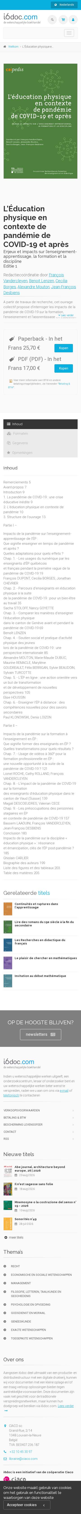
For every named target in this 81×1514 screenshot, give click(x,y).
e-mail (64, 1090)
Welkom (13, 46)
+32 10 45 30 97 (20, 1452)
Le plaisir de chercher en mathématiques (46, 958)
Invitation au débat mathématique (40, 976)
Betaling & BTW (15, 1117)
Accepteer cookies (22, 1505)
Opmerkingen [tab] (21, 453)
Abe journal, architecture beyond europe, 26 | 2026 (40, 1168)
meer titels (15, 1237)
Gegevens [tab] (19, 443)
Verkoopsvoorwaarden (22, 1110)
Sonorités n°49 (25, 1219)
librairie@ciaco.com (23, 1459)
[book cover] (41, 121)
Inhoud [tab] (16, 424)
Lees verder (67, 315)
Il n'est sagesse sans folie (34, 1184)
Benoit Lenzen (41, 280)
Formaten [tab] (20, 434)
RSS (6, 1138)
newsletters (36, 1034)
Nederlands (66, 4)
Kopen (63, 348)
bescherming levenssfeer (23, 1124)
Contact (10, 1131)
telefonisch (11, 1095)
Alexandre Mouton (34, 286)
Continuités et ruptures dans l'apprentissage (36, 905)
